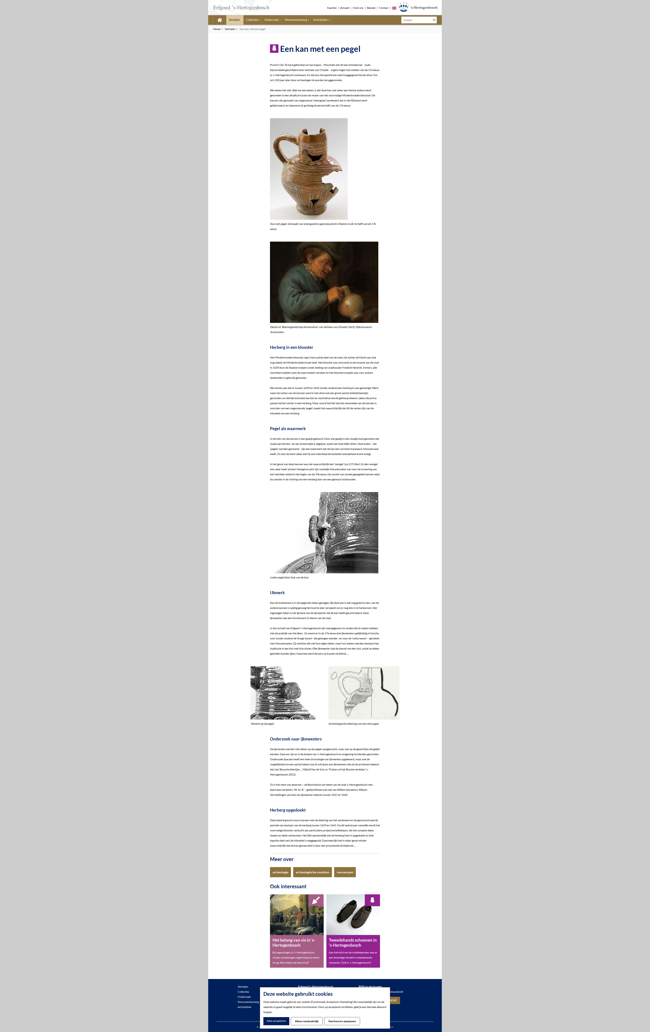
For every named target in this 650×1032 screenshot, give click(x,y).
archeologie (280, 872)
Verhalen (243, 986)
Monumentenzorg (248, 1001)
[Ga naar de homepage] (236, 7)
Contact (383, 7)
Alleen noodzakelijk (307, 1021)
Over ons (358, 7)
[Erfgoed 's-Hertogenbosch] (417, 7)
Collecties (243, 991)
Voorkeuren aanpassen (342, 1021)
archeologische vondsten (312, 872)
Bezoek (371, 7)
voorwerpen (345, 872)
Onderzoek (244, 996)
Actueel (344, 7)
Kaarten (332, 7)
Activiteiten (244, 1006)
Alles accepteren (276, 1020)
